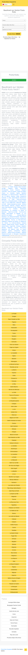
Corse (14, 614)
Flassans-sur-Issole (6, 234)
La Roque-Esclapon (14, 564)
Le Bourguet (15, 234)
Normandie (14, 626)
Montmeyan (23, 208)
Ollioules (12, 205)
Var (19, 37)
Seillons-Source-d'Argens (14, 232)
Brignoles (10, 227)
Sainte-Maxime (15, 197)
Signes (18, 193)
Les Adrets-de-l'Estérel (13, 216)
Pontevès (4, 197)
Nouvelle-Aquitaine (14, 628)
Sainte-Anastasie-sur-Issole (14, 204)
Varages (16, 186)
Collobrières (17, 230)
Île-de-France (14, 623)
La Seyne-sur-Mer (14, 493)
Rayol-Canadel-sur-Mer (14, 319)
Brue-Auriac (23, 227)
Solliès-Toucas (10, 224)
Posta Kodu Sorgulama (9, 2)
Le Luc (24, 213)
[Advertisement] (14, 56)
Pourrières (4, 201)
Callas (17, 196)
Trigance (10, 188)
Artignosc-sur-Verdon (13, 221)
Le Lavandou (13, 210)
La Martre (7, 196)
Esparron (4, 232)
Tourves (13, 219)
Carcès (17, 224)
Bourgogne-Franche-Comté (14, 605)
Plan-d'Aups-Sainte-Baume (14, 488)
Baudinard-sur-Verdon (9, 38)
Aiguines (24, 232)
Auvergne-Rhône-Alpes (14, 602)
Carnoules (4, 191)
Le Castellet (10, 193)
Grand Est (14, 617)
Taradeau (22, 224)
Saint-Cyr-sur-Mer (12, 212)
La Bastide (17, 213)
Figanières (4, 221)
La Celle (11, 199)
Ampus (3, 193)
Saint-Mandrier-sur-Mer (11, 207)
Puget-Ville (12, 226)
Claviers (24, 204)
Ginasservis (23, 196)
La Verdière (13, 208)
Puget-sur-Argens (21, 191)
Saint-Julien (14, 406)
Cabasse (24, 223)
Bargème (24, 226)
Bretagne (14, 608)
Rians (16, 188)
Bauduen (24, 193)
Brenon (6, 223)
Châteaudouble (5, 235)
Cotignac (20, 201)
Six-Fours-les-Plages (14, 465)
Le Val (7, 202)
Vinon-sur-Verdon (12, 191)
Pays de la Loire (14, 634)
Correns (16, 227)
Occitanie (14, 631)
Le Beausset (14, 460)
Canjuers (4, 224)
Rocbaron (4, 216)
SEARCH (14, 80)
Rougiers (24, 190)
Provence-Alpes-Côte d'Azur (10, 37)
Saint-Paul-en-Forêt (14, 218)
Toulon (11, 190)
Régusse (24, 230)
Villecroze (18, 202)
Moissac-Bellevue (21, 215)
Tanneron (17, 190)
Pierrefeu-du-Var (14, 367)
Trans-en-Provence (21, 199)
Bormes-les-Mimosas (14, 389)
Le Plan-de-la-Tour (21, 219)
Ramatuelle (23, 188)
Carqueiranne (22, 234)
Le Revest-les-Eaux (13, 194)
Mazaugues (4, 194)
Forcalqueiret (5, 190)
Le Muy (9, 197)
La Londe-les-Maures (15, 223)
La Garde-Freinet (14, 533)
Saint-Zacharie (5, 205)
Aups (17, 229)
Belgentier (7, 219)
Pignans (10, 230)
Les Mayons (11, 229)
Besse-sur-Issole (14, 434)
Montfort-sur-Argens (7, 215)
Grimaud (18, 226)
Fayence (13, 196)
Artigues (18, 205)
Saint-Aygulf (10, 213)
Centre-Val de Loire (14, 611)
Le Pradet (10, 186)
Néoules (4, 227)
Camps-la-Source (14, 443)
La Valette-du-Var (14, 510)
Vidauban (19, 207)
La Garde (21, 210)
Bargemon (4, 229)
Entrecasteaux (5, 210)
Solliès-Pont (12, 202)
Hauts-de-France (14, 620)
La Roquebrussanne (12, 201)
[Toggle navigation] (13, 4)
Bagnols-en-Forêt (14, 417)
